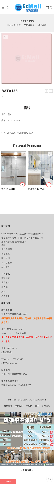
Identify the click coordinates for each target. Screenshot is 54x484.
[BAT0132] (46, 91)
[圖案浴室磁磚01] (40, 168)
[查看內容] (22, 184)
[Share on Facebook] (1, 97)
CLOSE (8, 481)
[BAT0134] (51, 91)
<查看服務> (27, 470)
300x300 (42, 25)
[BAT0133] (26, 58)
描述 (27, 108)
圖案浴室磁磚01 (36, 188)
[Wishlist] (5, 37)
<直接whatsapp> (9, 363)
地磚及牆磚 (29, 25)
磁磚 (18, 25)
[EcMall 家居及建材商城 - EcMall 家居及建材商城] (28, 7)
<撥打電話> (6, 352)
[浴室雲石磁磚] (13, 168)
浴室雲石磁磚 (8, 188)
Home (10, 25)
